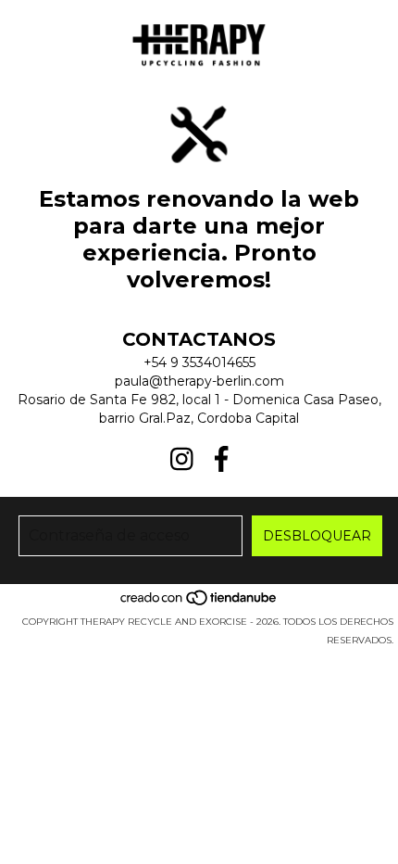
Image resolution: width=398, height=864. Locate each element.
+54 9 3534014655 (199, 362)
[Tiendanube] (199, 603)
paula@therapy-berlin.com (199, 381)
